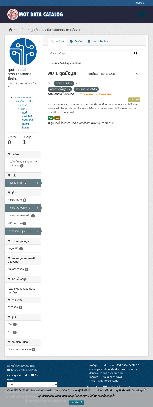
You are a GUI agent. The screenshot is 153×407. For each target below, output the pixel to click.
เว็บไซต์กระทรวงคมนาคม (23, 366)
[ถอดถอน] (71, 83)
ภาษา (10, 379)
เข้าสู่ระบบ (139, 3)
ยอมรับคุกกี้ (76, 402)
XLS (50, 117)
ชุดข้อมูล (59, 41)
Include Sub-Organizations (66, 63)
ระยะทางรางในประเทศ (61, 94)
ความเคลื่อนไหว (99, 41)
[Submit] (136, 53)
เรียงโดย (92, 74)
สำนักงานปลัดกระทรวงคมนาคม (25, 105)
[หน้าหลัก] (10, 30)
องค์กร (21, 30)
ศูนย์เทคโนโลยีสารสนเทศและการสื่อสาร (56, 30)
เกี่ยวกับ (77, 41)
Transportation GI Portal (24, 370)
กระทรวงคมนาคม (23, 98)
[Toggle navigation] (142, 14)
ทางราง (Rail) (134, 99)
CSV (57, 117)
